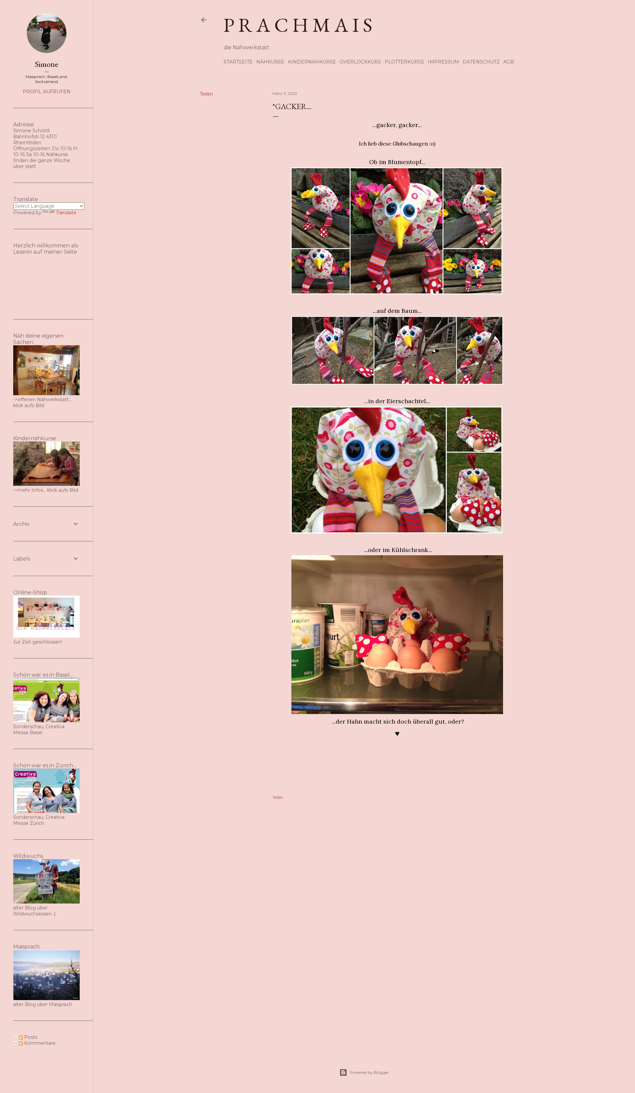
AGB (508, 62)
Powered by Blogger (369, 1072)
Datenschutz (481, 62)
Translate (66, 213)
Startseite (238, 62)
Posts (30, 1037)
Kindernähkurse (312, 62)
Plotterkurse (404, 62)
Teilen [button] (206, 94)
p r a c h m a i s (298, 25)
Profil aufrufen (46, 92)
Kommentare (39, 1043)
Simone (46, 64)
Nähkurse (270, 62)
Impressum (443, 62)
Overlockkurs (360, 62)
